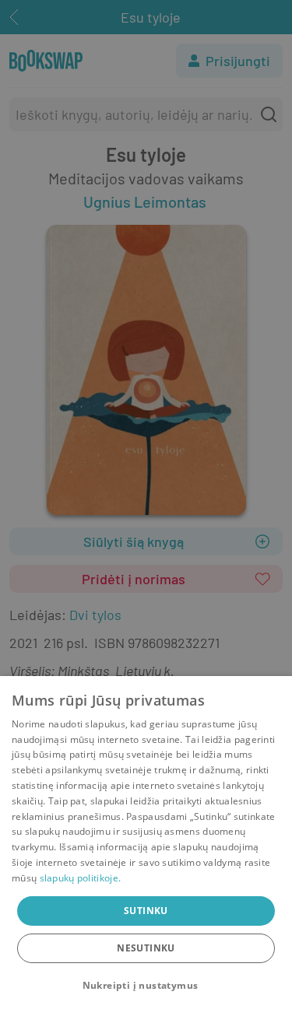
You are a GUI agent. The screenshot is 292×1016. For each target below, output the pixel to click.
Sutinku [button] (146, 910)
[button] (146, 985)
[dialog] (146, 846)
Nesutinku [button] (146, 948)
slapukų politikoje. (80, 878)
